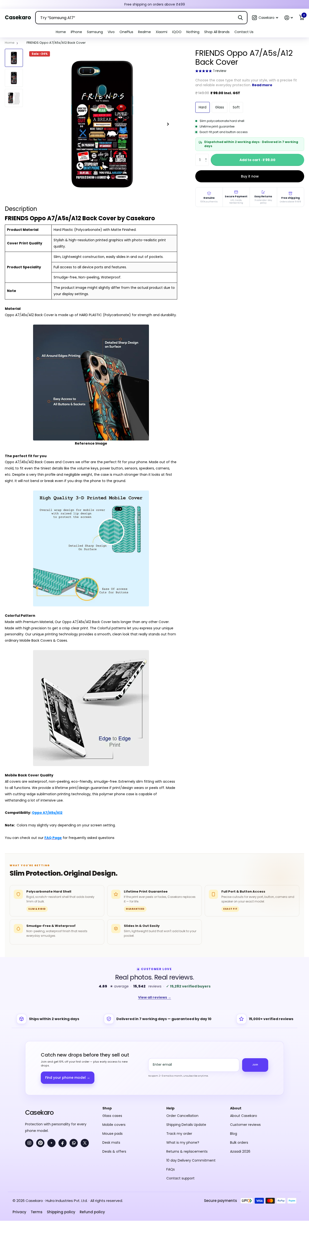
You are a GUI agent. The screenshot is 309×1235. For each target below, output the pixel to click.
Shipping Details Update (186, 1124)
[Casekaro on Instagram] (29, 1143)
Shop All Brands (217, 31)
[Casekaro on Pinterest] (40, 1143)
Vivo (111, 31)
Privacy (19, 1211)
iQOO (177, 31)
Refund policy (92, 1211)
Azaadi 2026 (240, 1151)
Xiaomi (161, 31)
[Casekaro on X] (85, 1143)
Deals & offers (114, 1151)
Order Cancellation (182, 1115)
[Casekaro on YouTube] (51, 1143)
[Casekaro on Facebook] (62, 1143)
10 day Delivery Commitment (191, 1160)
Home (61, 31)
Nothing (192, 31)
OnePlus (126, 31)
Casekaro (39, 1112)
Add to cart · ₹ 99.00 (257, 159)
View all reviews (154, 997)
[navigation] (14, 58)
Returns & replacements (187, 1151)
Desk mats (111, 1142)
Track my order (179, 1133)
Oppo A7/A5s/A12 (47, 812)
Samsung (95, 31)
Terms (36, 1211)
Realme (144, 31)
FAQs (170, 1169)
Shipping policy (61, 1211)
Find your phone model (67, 1077)
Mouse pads (112, 1133)
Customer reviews (245, 1124)
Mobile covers (114, 1124)
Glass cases (112, 1115)
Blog (233, 1133)
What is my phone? (182, 1142)
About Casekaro (243, 1115)
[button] (265, 17)
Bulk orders (239, 1142)
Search (240, 18)
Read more (262, 85)
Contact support (180, 1178)
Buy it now (250, 176)
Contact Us (243, 31)
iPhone (76, 31)
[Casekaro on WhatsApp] (74, 1143)
